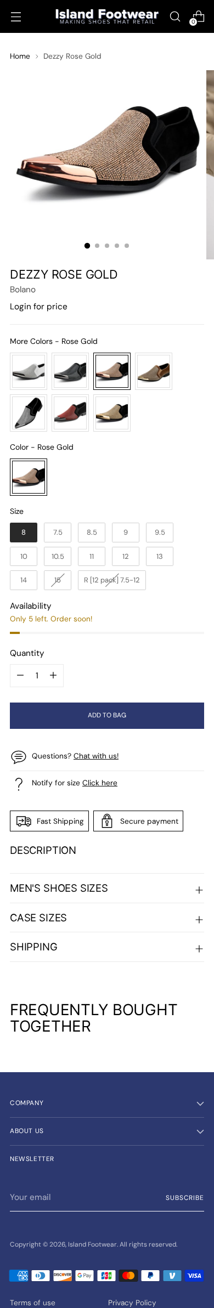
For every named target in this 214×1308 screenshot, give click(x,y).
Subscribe (185, 1197)
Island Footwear (92, 1244)
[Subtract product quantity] (53, 676)
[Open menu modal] (15, 16)
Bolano (23, 289)
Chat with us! (96, 756)
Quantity (27, 653)
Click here (99, 783)
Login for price (38, 306)
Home (20, 56)
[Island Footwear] (107, 16)
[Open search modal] (175, 16)
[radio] (28, 371)
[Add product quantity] (20, 676)
